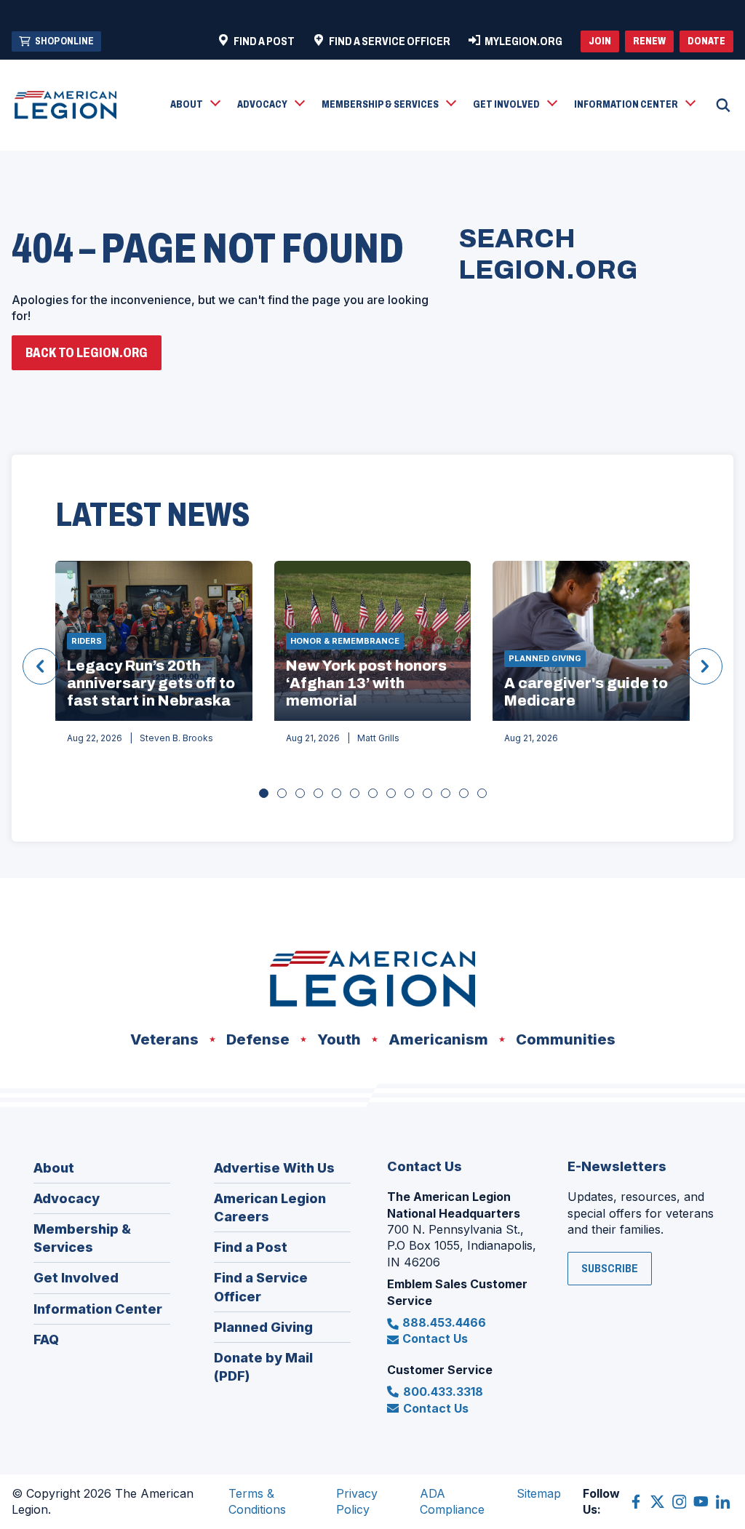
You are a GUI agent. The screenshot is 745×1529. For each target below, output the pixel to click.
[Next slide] (704, 666)
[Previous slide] (41, 666)
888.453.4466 (444, 1322)
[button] (194, 105)
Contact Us (435, 1338)
